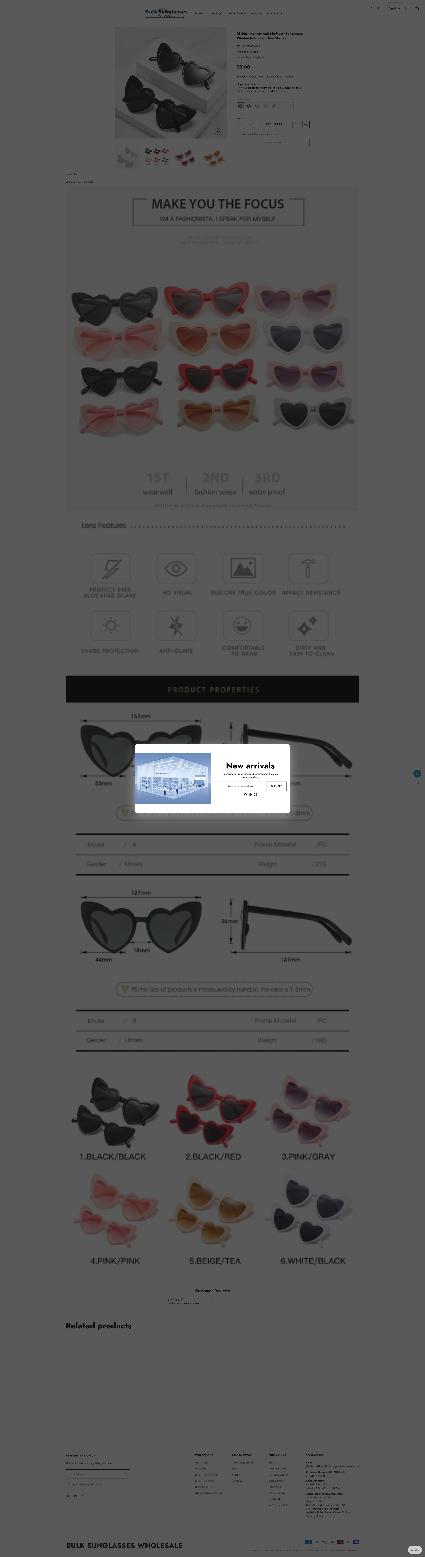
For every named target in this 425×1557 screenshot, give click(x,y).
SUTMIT (276, 786)
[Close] (284, 750)
